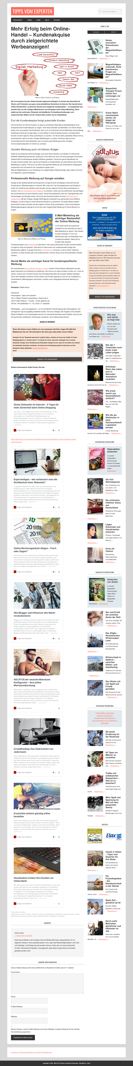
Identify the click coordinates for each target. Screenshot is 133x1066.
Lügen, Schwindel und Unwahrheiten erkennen (113, 528)
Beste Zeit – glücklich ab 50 (113, 901)
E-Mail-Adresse (16, 1006)
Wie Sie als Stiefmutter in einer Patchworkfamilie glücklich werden (114, 421)
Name (13, 996)
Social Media (32, 916)
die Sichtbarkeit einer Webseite (32, 191)
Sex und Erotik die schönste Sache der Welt (113, 615)
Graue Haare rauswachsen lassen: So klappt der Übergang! (112, 117)
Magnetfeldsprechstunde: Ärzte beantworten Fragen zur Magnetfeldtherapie (114, 70)
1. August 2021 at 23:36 (23, 935)
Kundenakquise (50, 914)
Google (28, 914)
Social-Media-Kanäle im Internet (37, 268)
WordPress (82, 1063)
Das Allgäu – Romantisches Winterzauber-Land (113, 636)
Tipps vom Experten (32, 11)
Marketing (59, 914)
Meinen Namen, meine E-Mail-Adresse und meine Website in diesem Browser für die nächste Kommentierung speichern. (45, 1030)
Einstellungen (47, 1052)
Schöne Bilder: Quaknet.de (105, 713)
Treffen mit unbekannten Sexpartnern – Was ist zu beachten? (112, 778)
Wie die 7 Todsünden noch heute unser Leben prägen (114, 348)
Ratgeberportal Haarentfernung (104, 718)
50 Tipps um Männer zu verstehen (112, 755)
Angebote (31, 244)
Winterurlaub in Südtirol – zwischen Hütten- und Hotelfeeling (113, 662)
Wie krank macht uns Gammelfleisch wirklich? (113, 394)
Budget (22, 914)
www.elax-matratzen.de (105, 715)
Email (15, 350)
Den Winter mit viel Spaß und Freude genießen (113, 685)
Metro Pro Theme (59, 1063)
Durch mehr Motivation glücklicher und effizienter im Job (113, 925)
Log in (88, 1063)
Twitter (113, 32)
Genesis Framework (72, 1063)
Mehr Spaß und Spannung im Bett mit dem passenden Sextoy (113, 802)
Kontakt (38, 1052)
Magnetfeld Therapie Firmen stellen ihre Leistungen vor (114, 92)
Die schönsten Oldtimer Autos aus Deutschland (113, 504)
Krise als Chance (110, 550)
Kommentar (16, 972)
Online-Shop (23, 916)
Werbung (61, 916)
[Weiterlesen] (106, 336)
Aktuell (23, 912)
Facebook (96, 32)
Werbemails (53, 916)
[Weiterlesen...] (105, 58)
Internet (35, 914)
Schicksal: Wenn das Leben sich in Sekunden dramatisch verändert (114, 373)
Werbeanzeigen (43, 916)
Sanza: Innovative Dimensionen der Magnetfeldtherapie (114, 46)
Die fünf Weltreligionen (113, 480)
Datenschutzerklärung (40, 348)
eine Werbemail (47, 250)
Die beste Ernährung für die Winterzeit (112, 734)
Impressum (15, 1052)
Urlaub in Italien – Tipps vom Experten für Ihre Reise (113, 855)
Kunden (41, 914)
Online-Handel (69, 914)
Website (14, 1016)
